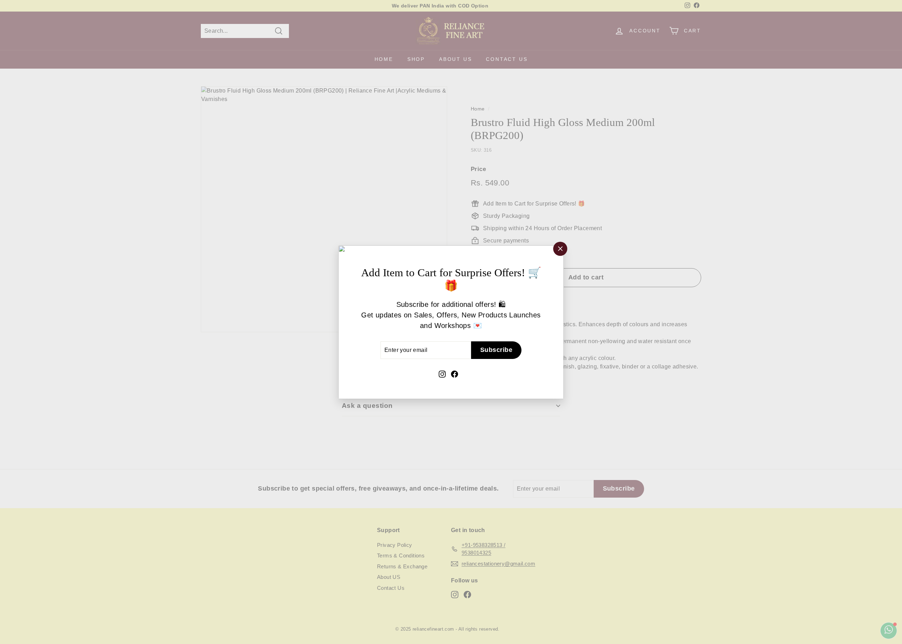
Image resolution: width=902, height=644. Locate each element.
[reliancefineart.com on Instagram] (442, 373)
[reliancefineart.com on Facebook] (454, 373)
